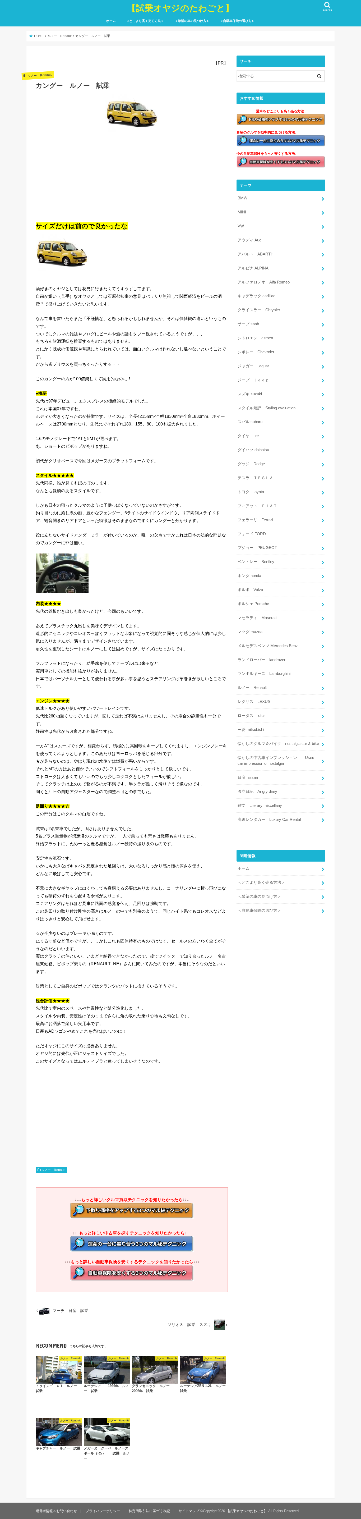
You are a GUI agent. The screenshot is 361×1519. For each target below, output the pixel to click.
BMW (242, 198)
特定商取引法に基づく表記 (149, 1511)
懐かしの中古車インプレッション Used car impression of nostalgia (276, 761)
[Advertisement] (132, 175)
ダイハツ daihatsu (253, 450)
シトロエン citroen (255, 338)
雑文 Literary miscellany (260, 805)
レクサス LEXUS (254, 701)
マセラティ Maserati (257, 618)
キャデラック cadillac (256, 296)
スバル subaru (250, 422)
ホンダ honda (249, 576)
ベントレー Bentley (256, 562)
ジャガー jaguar (253, 366)
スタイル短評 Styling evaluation (266, 408)
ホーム (111, 21)
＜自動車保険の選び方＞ (237, 21)
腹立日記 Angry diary (257, 791)
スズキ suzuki (250, 394)
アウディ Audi (250, 240)
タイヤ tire (248, 436)
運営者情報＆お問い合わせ (56, 1511)
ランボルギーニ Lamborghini (264, 673)
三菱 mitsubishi (251, 730)
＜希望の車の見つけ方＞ (192, 21)
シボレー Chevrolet (256, 352)
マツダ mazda (250, 632)
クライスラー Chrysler (259, 310)
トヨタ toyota (251, 492)
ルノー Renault (53, 1170)
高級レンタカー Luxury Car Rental (269, 819)
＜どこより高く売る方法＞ (145, 21)
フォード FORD (252, 534)
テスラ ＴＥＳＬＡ (255, 478)
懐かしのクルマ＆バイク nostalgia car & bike (278, 744)
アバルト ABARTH (256, 254)
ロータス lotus (252, 715)
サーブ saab (248, 324)
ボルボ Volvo (250, 590)
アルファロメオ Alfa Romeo (264, 282)
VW (241, 226)
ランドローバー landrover (261, 660)
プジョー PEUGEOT (257, 548)
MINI (242, 212)
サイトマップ (189, 1511)
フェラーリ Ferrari (255, 520)
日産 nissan (248, 777)
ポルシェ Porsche (253, 604)
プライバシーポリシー (103, 1511)
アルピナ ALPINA (253, 268)
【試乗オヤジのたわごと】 (180, 8)
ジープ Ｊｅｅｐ (253, 380)
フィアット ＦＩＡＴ (257, 506)
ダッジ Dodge (251, 464)
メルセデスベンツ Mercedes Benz (268, 646)
